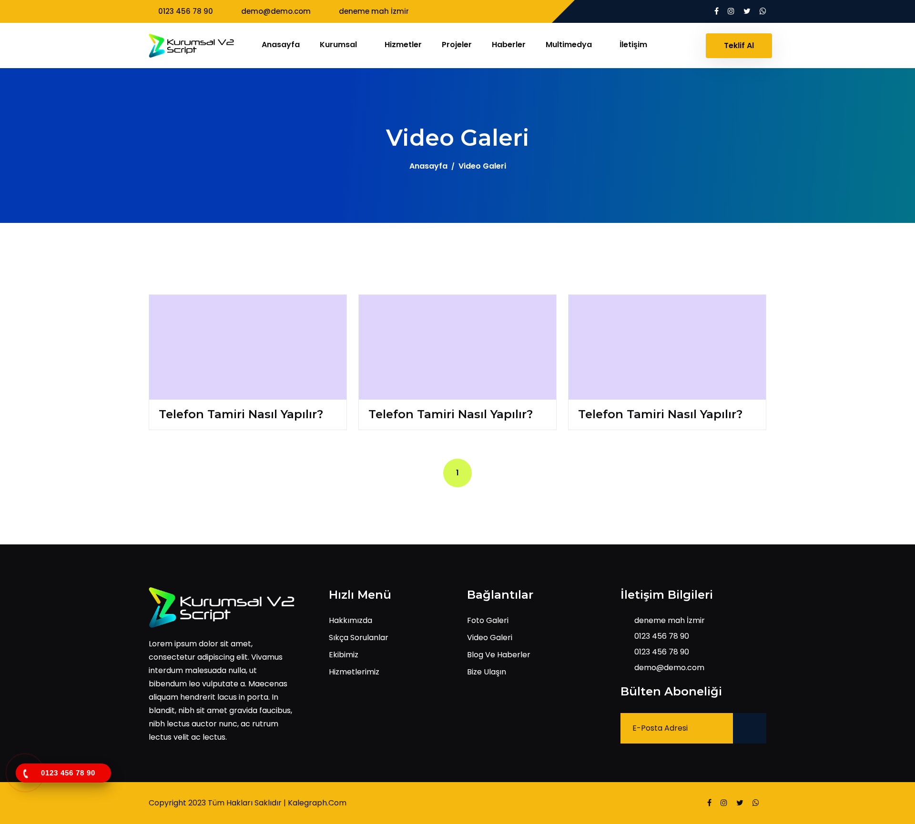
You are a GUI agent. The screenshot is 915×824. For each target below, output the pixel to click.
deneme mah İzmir (374, 11)
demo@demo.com (276, 11)
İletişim (633, 44)
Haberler (509, 44)
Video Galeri (489, 637)
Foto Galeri (487, 620)
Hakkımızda (350, 620)
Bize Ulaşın (486, 671)
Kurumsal (339, 44)
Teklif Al (739, 45)
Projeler (457, 44)
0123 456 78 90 (185, 11)
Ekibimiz (343, 654)
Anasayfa (281, 44)
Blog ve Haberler (498, 654)
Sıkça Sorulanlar (358, 637)
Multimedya (570, 44)
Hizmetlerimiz (354, 671)
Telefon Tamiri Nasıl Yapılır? (241, 414)
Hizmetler (403, 44)
